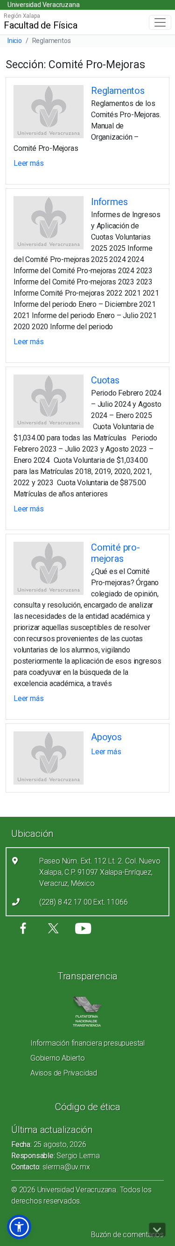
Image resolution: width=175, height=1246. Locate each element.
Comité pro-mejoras (115, 553)
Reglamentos (118, 90)
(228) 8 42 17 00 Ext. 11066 (83, 902)
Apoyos (106, 737)
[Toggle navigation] (160, 22)
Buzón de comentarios (127, 1234)
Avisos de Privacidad (63, 1073)
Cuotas (105, 380)
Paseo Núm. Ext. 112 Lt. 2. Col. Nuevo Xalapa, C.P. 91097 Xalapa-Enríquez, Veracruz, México (100, 872)
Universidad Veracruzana (43, 4)
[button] (19, 1227)
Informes (109, 201)
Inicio (14, 40)
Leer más (28, 163)
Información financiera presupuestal (87, 1043)
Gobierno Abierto (57, 1058)
